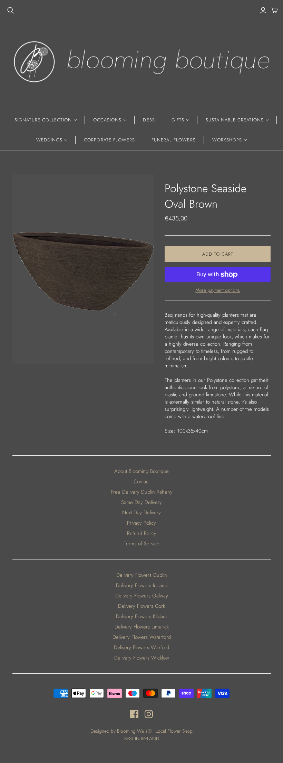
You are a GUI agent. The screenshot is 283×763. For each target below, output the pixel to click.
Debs (149, 120)
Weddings (49, 140)
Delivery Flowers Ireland (141, 585)
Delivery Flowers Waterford (142, 637)
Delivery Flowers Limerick (142, 627)
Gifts (178, 120)
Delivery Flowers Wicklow (141, 658)
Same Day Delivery (141, 502)
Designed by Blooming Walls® (121, 730)
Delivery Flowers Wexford (141, 647)
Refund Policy (141, 533)
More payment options (217, 290)
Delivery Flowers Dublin (141, 575)
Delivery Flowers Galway (141, 596)
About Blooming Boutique (141, 471)
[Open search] (10, 10)
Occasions (107, 120)
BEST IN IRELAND (141, 738)
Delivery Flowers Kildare (141, 616)
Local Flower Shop (174, 730)
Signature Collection (43, 120)
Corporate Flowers (109, 140)
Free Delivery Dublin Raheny (142, 492)
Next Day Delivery (141, 512)
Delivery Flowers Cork (141, 606)
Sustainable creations (235, 120)
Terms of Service (141, 543)
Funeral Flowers (174, 140)
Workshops (227, 140)
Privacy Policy (141, 523)
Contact (141, 481)
